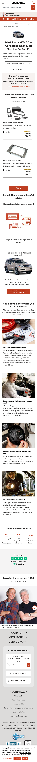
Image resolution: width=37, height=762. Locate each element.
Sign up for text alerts (17, 673)
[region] (18, 607)
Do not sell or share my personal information (18, 708)
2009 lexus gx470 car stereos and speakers (19, 24)
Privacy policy (18, 696)
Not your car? (17, 69)
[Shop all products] (3, 3)
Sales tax (5, 722)
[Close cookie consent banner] (34, 748)
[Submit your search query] (33, 7)
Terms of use (14, 722)
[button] (34, 607)
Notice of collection (18, 712)
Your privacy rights (18, 700)
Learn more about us (18, 581)
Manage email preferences (18, 716)
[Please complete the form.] (28, 665)
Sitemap (32, 722)
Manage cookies (18, 704)
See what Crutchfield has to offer (18, 87)
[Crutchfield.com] (18, 3)
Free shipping (18, 19)
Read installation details (18, 291)
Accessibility (23, 722)
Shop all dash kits (18, 188)
